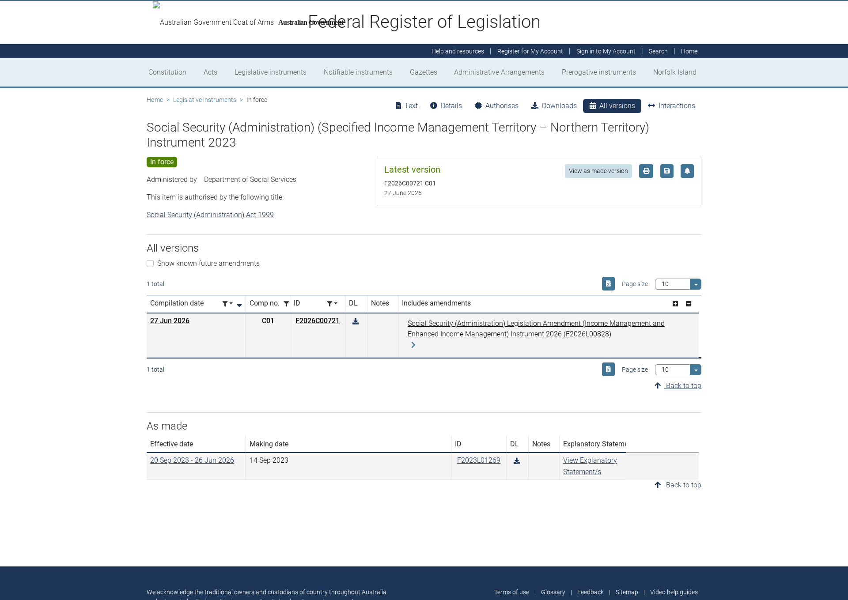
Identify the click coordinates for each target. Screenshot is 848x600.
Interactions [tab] (677, 106)
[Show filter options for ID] (332, 304)
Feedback (590, 592)
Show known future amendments (208, 263)
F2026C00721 (317, 321)
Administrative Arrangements (499, 72)
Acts (210, 72)
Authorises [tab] (502, 106)
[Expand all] (675, 304)
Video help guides (674, 592)
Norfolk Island (675, 72)
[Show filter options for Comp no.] (289, 304)
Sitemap (627, 592)
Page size (635, 283)
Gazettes (423, 72)
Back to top (682, 385)
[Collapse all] (688, 304)
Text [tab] (411, 106)
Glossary (553, 592)
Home (155, 99)
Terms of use (511, 592)
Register (530, 51)
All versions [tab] (617, 106)
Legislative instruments (271, 72)
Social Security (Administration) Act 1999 (210, 215)
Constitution (167, 72)
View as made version (598, 170)
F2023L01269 (478, 460)
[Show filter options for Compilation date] (227, 304)
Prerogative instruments (599, 72)
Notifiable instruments (358, 72)
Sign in (606, 51)
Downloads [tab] (559, 106)
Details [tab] (451, 106)
